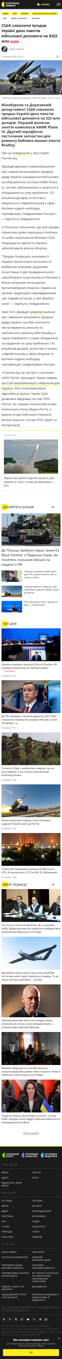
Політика (7, 1216)
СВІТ (4, 18)
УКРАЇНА (24, 14)
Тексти (36, 1172)
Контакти (38, 1252)
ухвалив (36, 312)
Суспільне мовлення (15, 1257)
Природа (7, 1231)
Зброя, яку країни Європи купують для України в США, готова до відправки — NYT (29, 482)
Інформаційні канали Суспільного (15, 1274)
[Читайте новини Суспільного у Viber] (34, 1319)
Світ (4, 1221)
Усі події (7, 1200)
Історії (5, 1226)
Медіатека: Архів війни (12, 1184)
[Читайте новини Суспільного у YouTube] (28, 1319)
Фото (35, 1177)
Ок (31, 1352)
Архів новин (9, 1252)
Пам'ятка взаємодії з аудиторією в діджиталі (45, 1297)
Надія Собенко (16, 49)
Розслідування (41, 1211)
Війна (5, 1172)
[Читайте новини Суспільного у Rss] (4, 1319)
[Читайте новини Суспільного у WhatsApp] (46, 1319)
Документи (39, 1286)
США (15, 14)
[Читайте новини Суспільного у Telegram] (40, 1319)
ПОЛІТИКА (36, 18)
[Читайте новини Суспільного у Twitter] (16, 1319)
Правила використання (41, 1258)
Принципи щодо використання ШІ (13, 1266)
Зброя (5, 14)
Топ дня (37, 1200)
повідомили (21, 153)
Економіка (39, 1216)
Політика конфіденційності (43, 1266)
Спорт (36, 1231)
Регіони (37, 1205)
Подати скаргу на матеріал (13, 1288)
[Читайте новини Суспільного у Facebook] (10, 1319)
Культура (7, 1236)
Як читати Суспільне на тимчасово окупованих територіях (45, 1277)
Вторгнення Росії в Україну (45, 14)
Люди (36, 1221)
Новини (37, 1236)
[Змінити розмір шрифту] (57, 56)
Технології (38, 1226)
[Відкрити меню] (59, 4)
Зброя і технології (19, 18)
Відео (5, 1177)
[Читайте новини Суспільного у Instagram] (22, 1319)
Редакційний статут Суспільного (14, 1296)
